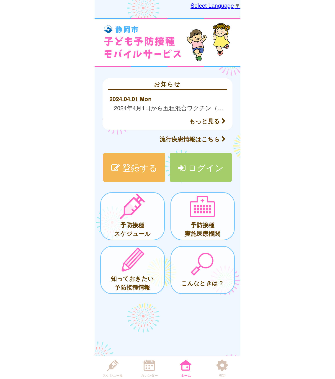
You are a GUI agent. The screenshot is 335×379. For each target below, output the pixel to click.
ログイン (205, 167)
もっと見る (205, 121)
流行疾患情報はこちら (191, 139)
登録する (138, 167)
